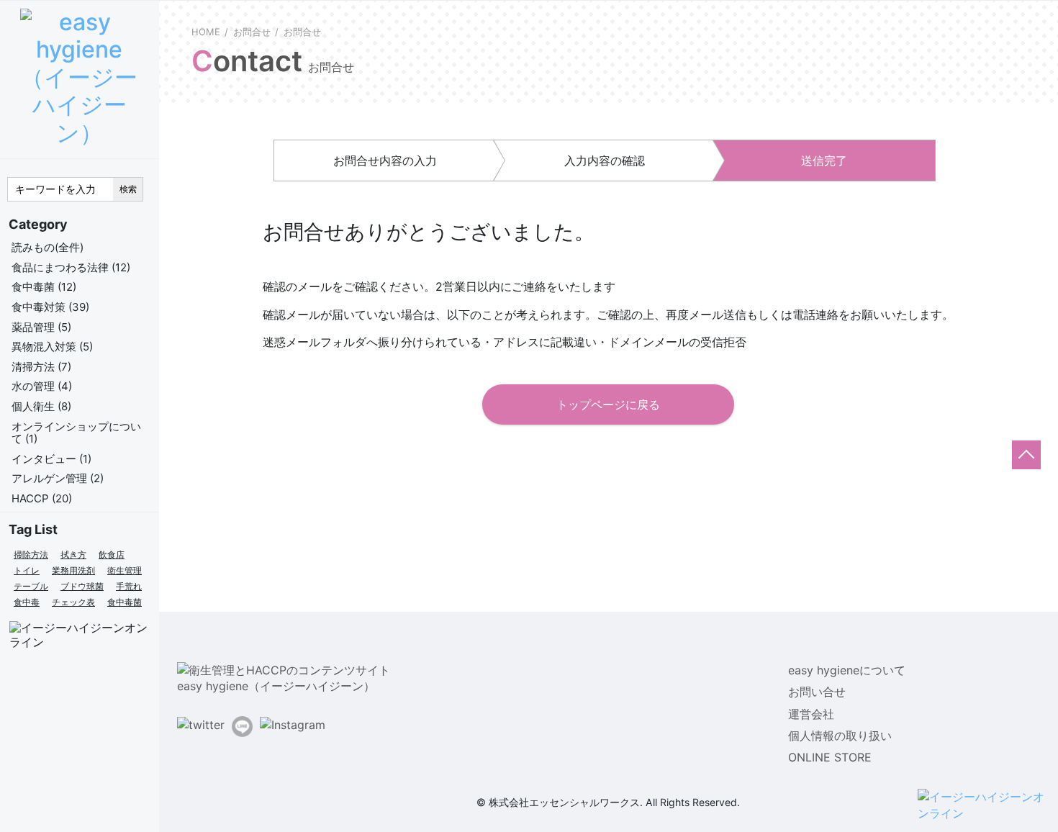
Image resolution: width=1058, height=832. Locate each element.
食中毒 (27, 602)
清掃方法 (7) (41, 367)
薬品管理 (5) (41, 327)
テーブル (31, 586)
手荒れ (129, 586)
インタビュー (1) (51, 459)
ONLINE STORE (830, 757)
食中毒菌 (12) (44, 287)
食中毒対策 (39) (50, 307)
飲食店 (112, 554)
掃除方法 (31, 554)
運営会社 (811, 714)
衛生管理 (124, 570)
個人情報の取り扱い (840, 735)
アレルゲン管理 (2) (58, 478)
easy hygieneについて (846, 670)
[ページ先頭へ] (1026, 455)
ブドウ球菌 (82, 586)
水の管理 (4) (42, 386)
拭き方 (73, 554)
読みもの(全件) (47, 247)
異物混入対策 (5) (52, 346)
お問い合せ (817, 691)
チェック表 (73, 602)
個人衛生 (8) (41, 406)
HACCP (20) (42, 498)
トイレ (27, 570)
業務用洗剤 (73, 570)
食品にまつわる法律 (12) (71, 267)
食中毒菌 (124, 602)
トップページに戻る (608, 404)
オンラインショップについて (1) (76, 433)
